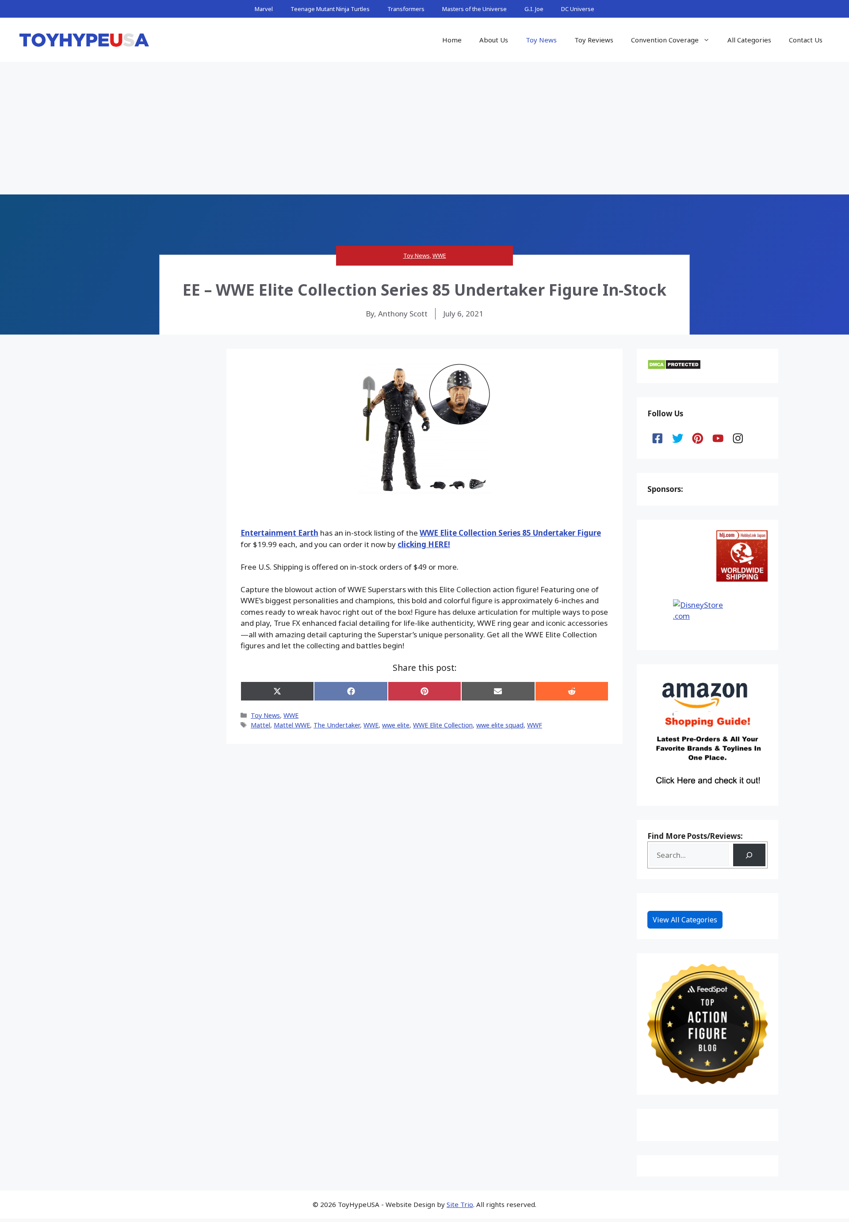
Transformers (405, 9)
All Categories (749, 39)
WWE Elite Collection (443, 725)
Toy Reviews (593, 39)
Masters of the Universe (474, 9)
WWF (534, 725)
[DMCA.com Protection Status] (674, 367)
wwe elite (395, 725)
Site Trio (460, 1204)
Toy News (541, 39)
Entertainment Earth (279, 533)
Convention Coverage (665, 39)
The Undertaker (337, 725)
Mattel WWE (292, 725)
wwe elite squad (500, 725)
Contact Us (805, 39)
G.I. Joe (533, 9)
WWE (439, 255)
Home (452, 39)
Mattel (260, 725)
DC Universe (577, 9)
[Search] (749, 855)
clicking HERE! (424, 544)
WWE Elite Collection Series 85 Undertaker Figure (510, 533)
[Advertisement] (424, 128)
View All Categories (685, 920)
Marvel (264, 9)
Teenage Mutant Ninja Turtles (330, 9)
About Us (493, 39)
